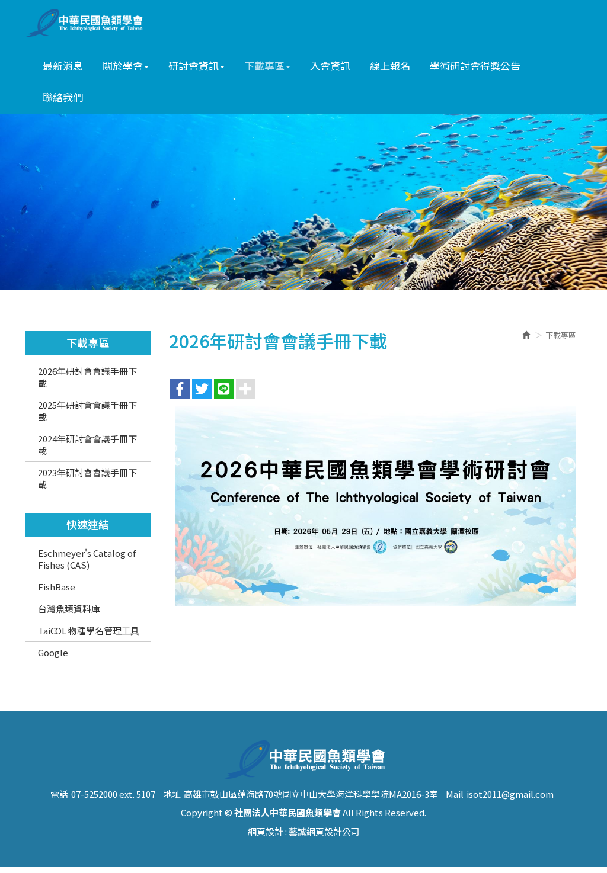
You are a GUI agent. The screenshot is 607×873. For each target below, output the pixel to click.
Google (53, 652)
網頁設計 (265, 831)
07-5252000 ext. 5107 (113, 794)
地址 (172, 794)
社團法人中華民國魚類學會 (88, 23)
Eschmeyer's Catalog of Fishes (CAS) (87, 559)
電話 (59, 794)
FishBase (56, 586)
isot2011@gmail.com (510, 794)
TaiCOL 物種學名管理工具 (88, 630)
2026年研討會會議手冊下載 (87, 377)
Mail (455, 794)
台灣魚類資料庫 (69, 608)
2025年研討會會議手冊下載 (87, 411)
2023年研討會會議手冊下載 (87, 478)
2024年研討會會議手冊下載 (87, 444)
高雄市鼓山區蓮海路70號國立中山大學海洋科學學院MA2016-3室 (311, 794)
